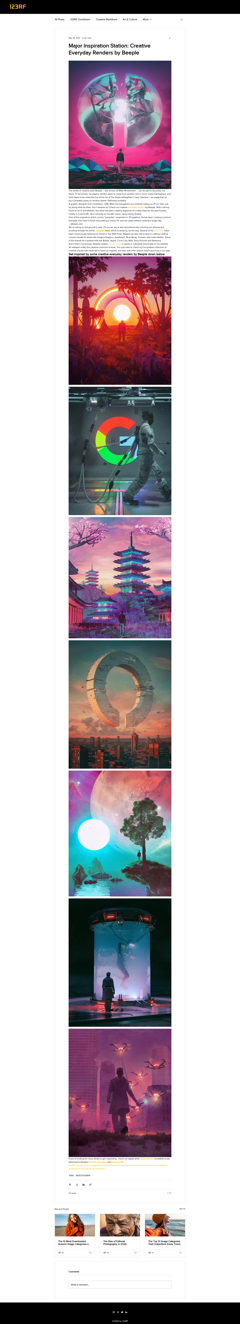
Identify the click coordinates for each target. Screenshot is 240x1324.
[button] (181, 19)
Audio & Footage (83, 1175)
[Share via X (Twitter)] (76, 1184)
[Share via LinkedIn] (83, 1184)
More (145, 19)
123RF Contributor (80, 19)
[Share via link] (90, 1184)
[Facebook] (118, 1312)
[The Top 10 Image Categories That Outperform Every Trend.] (165, 1225)
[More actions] (169, 38)
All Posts (59, 19)
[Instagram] (113, 1312)
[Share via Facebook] (70, 1184)
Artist (71, 1175)
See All (182, 1209)
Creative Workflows (106, 19)
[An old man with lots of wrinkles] (120, 1225)
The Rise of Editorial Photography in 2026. (115, 1242)
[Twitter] (122, 1312)
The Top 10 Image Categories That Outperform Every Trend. (164, 1242)
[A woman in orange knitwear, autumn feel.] (75, 1225)
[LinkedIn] (126, 1312)
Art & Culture (130, 19)
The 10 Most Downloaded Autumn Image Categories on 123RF (74, 1242)
